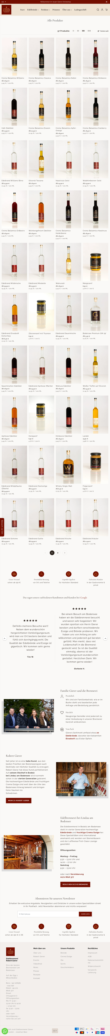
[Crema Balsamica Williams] (14, 57)
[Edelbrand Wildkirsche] (14, 262)
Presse (36, 971)
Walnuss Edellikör (63, 386)
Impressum (92, 953)
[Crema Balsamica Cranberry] (95, 107)
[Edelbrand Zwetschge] (41, 465)
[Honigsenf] (41, 415)
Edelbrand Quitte (36, 538)
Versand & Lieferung (92, 971)
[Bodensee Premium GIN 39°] (95, 312)
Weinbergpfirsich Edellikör (40, 231)
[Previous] (5, 638)
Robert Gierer (39, 956)
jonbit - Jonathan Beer (18, 1032)
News (35, 967)
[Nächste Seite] (65, 553)
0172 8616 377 (67, 877)
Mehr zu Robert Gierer (18, 800)
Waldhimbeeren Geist (92, 181)
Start (22, 9)
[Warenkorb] (106, 10)
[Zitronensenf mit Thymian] (41, 312)
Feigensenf (87, 486)
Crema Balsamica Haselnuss (95, 231)
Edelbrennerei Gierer (24, 1029)
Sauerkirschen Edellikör (12, 386)
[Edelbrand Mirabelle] (41, 262)
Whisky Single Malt (64, 486)
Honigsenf (33, 436)
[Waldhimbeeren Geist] (95, 159)
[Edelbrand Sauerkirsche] (68, 312)
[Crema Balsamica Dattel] (68, 57)
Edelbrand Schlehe (10, 538)
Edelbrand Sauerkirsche (66, 333)
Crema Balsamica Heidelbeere (63, 232)
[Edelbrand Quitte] (41, 517)
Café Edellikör (8, 128)
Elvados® (70, 739)
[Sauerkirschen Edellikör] (14, 365)
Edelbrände (32, 9)
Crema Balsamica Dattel (66, 78)
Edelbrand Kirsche (63, 538)
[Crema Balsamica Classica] (41, 57)
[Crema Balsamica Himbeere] (95, 57)
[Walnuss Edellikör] (68, 365)
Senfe (63, 964)
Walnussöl (60, 283)
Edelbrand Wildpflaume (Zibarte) (12, 487)
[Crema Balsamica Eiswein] (41, 107)
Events (36, 960)
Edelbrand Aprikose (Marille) (41, 386)
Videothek (37, 964)
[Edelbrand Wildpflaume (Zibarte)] (14, 465)
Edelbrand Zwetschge (38, 486)
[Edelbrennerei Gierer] (6, 10)
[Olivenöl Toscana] (41, 159)
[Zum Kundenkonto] (102, 10)
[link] (14, 951)
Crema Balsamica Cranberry (94, 128)
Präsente (56, 9)
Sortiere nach (104, 31)
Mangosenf (87, 283)
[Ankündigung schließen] (106, 2)
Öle (62, 960)
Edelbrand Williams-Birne (12, 181)
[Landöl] (95, 415)
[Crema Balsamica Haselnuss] (95, 209)
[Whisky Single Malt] (68, 465)
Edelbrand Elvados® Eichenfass (10, 334)
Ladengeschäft (80, 9)
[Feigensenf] (95, 465)
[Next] (105, 638)
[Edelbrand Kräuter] (95, 517)
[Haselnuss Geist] (68, 159)
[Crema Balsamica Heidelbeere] (68, 209)
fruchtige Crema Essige (88, 832)
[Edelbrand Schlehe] (14, 517)
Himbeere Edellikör (64, 436)
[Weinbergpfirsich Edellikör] (41, 209)
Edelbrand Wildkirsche (11, 283)
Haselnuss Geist (62, 181)
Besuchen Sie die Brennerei (75, 884)
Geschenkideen (67, 967)
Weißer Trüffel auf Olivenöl (94, 386)
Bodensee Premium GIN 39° (94, 333)
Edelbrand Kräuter (90, 538)
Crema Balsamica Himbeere (94, 78)
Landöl (86, 436)
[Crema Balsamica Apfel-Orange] (68, 107)
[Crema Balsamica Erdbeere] (14, 209)
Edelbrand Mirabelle (37, 283)
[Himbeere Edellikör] (68, 415)
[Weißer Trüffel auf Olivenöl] (95, 365)
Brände (64, 953)
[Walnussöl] (68, 262)
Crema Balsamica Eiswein (39, 128)
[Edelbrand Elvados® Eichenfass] (14, 312)
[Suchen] (98, 10)
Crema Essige (66, 956)
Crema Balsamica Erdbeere (13, 231)
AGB (90, 956)
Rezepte (36, 975)
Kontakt (36, 978)
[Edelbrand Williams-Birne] (14, 159)
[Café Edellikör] (14, 107)
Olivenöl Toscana (36, 181)
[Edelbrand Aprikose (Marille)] (41, 365)
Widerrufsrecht (94, 966)
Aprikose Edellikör (9, 436)
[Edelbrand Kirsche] (68, 517)
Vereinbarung (77, 874)
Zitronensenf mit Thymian (40, 333)
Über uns (67, 9)
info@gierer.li (11, 996)
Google (83, 597)
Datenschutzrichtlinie (95, 961)
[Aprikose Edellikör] (14, 415)
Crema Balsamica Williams (13, 78)
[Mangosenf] (95, 262)
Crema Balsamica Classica (40, 78)
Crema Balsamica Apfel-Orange (66, 129)
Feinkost (45, 9)
